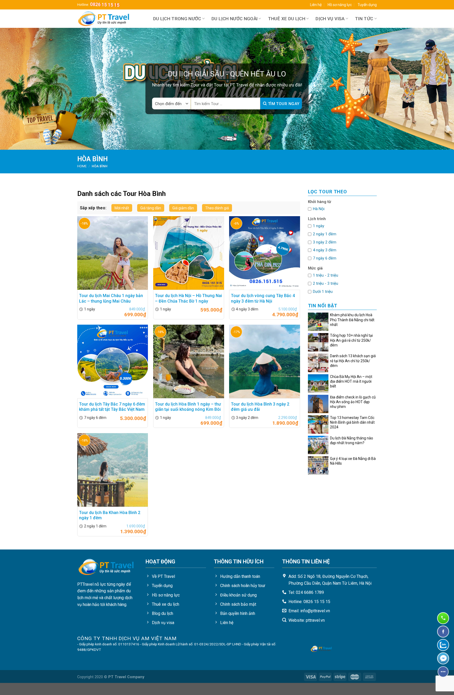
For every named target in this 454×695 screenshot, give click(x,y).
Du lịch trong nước (177, 18)
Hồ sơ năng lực (340, 5)
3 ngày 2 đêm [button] (324, 242)
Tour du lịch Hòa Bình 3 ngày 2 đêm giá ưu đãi (260, 407)
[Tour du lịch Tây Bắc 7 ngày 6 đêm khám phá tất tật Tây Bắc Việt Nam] (112, 361)
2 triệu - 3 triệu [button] (325, 283)
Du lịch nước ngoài (234, 18)
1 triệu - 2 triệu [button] (325, 275)
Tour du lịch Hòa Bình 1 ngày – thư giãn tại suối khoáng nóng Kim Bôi (188, 407)
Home (82, 166)
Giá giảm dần (183, 208)
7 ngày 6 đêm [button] (324, 258)
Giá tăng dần (150, 208)
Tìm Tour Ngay (283, 103)
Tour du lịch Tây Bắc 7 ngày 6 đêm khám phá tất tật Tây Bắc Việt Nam (112, 407)
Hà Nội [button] (318, 208)
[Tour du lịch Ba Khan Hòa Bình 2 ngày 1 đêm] (112, 470)
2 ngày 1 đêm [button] (324, 234)
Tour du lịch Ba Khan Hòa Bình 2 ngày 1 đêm (109, 515)
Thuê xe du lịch (286, 18)
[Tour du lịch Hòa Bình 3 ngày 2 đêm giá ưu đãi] (264, 361)
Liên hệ (316, 5)
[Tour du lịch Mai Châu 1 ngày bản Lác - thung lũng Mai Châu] (112, 253)
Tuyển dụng (367, 5)
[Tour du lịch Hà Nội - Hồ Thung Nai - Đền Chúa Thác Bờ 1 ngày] (188, 253)
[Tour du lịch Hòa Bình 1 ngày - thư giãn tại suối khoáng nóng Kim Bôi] (188, 361)
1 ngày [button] (318, 226)
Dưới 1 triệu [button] (323, 291)
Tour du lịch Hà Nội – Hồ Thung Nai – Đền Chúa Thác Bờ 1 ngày (188, 298)
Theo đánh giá (217, 208)
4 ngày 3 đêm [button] (324, 250)
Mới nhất (122, 208)
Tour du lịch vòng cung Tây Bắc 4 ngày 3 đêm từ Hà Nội (263, 298)
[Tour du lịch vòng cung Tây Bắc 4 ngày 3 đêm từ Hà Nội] (264, 253)
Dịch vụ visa (330, 18)
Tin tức (364, 18)
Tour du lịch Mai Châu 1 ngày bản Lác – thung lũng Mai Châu (111, 298)
